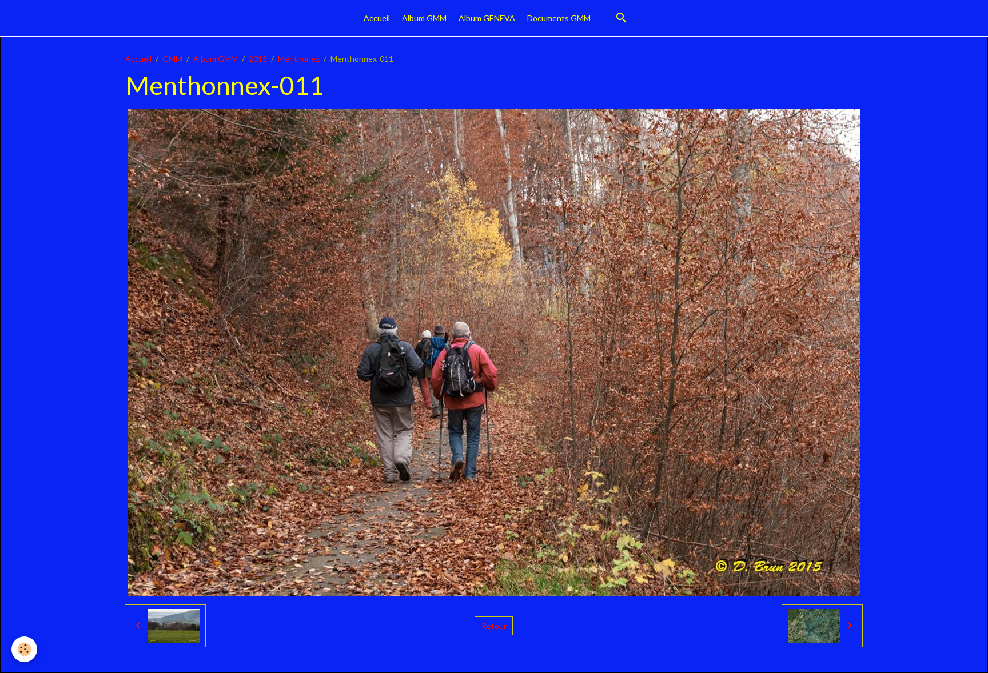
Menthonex (299, 58)
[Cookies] (24, 649)
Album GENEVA (487, 18)
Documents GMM (559, 18)
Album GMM (424, 18)
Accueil (377, 18)
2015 (258, 58)
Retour (494, 626)
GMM (172, 58)
